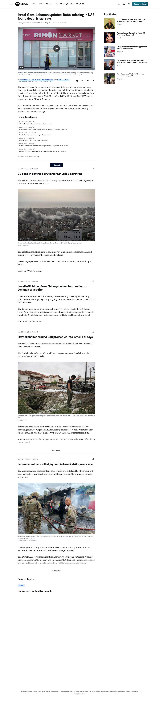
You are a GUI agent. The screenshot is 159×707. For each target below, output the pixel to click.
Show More (56, 450)
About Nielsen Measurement (100, 691)
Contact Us (134, 691)
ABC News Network (26, 691)
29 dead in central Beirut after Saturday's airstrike (35, 124)
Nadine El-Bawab (63, 80)
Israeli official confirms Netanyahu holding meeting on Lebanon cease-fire (43, 129)
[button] (11, 4)
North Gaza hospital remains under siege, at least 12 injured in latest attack (43, 146)
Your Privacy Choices (124, 691)
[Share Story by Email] (88, 81)
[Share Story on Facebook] (77, 81)
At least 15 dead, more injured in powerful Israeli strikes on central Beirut (42, 151)
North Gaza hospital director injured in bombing (34, 135)
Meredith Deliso (48, 80)
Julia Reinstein (36, 80)
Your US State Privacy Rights (50, 691)
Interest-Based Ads (85, 691)
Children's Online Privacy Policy (69, 691)
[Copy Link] (93, 81)
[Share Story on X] (82, 81)
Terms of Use (113, 691)
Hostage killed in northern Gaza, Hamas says (33, 140)
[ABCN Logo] (21, 3)
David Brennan (25, 80)
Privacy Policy (37, 691)
